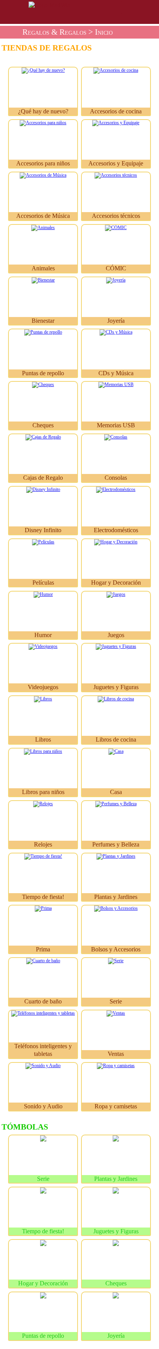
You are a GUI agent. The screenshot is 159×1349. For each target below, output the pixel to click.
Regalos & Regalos (54, 32)
